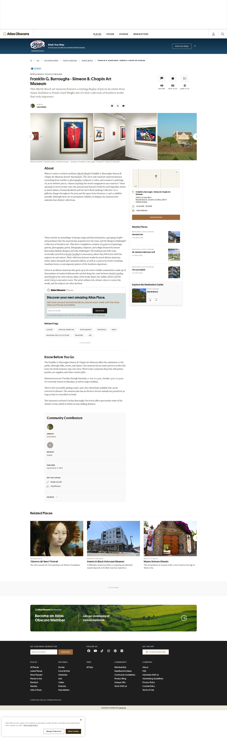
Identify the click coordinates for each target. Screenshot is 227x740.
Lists (60, 679)
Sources (50, 497)
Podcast (62, 686)
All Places (34, 667)
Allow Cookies (73, 731)
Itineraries (62, 675)
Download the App (157, 652)
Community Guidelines (124, 675)
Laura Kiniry (41, 107)
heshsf (49, 455)
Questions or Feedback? (113, 708)
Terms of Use (101, 315)
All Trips (89, 667)
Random (34, 682)
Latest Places (36, 671)
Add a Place (36, 690)
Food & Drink (64, 671)
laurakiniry (51, 437)
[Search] (222, 34)
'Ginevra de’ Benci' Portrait (44, 561)
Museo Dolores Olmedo (156, 561)
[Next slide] (196, 136)
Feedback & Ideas (123, 671)
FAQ (144, 671)
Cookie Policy (148, 686)
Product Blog (120, 679)
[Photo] (174, 237)
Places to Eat (36, 679)
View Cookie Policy (31, 725)
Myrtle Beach (152, 292)
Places (33, 662)
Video (61, 682)
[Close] (80, 719)
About (145, 667)
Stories (61, 667)
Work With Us (120, 686)
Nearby (33, 686)
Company (147, 662)
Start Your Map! (182, 46)
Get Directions (156, 217)
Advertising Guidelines (152, 679)
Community (120, 662)
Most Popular (36, 675)
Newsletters (63, 690)
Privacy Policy (91, 315)
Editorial (63, 662)
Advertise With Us (150, 675)
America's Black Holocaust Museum (105, 561)
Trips (89, 662)
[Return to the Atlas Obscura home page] (16, 34)
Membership (120, 667)
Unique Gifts (120, 682)
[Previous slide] (30, 136)
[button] (162, 78)
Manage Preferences (53, 731)
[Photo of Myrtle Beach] (139, 295)
